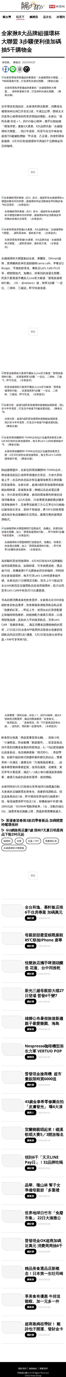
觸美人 (30, 1112)
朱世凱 (6, 62)
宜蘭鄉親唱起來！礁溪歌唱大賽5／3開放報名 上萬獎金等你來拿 (44, 1134)
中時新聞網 (56, 7)
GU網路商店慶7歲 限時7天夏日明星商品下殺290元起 (32, 832)
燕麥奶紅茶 (51, 840)
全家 (19, 840)
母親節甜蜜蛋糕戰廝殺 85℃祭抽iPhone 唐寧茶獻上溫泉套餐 (44, 939)
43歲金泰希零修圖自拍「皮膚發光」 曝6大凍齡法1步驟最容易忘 (44, 1106)
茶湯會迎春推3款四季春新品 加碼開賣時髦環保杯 (32, 822)
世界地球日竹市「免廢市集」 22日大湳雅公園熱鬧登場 (44, 1217)
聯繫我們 (44, 1368)
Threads (20, 69)
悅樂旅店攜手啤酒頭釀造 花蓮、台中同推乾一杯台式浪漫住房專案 (44, 967)
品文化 (47, 17)
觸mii (33, 5)
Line (13, 69)
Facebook (5, 69)
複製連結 (26, 69)
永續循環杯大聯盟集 (14, 847)
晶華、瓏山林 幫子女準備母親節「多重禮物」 (42, 1189)
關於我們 (22, 1368)
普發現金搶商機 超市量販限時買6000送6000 (43, 1078)
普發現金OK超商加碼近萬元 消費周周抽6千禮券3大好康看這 (44, 1245)
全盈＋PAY (33, 840)
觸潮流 (34, 17)
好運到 (61, 17)
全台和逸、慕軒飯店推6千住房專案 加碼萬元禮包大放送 (44, 912)
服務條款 (33, 1368)
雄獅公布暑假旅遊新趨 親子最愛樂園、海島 (44, 1021)
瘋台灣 (7, 17)
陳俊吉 (17, 62)
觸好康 (30, 918)
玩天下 (20, 17)
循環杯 (7, 840)
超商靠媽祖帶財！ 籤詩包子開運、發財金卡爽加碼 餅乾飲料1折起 (44, 1328)
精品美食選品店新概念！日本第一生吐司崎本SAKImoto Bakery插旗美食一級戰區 (44, 1276)
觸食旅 (30, 1029)
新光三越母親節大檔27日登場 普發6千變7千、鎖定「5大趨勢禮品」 (44, 998)
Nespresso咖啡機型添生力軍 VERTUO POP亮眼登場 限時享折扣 (44, 1050)
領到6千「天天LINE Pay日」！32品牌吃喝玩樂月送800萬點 (44, 1162)
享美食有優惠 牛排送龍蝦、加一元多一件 (42, 1298)
